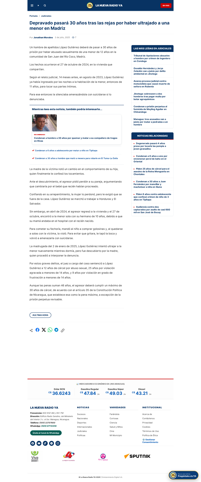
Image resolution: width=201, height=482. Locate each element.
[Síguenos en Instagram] (57, 443)
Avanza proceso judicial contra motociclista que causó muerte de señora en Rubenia (152, 84)
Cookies (146, 427)
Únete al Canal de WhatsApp (46, 433)
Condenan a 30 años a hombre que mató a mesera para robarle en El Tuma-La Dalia (76, 158)
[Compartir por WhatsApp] (50, 330)
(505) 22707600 (47, 422)
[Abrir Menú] (32, 5)
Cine (112, 431)
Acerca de (147, 414)
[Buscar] (45, 5)
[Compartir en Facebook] (37, 330)
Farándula (114, 414)
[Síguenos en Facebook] (32, 443)
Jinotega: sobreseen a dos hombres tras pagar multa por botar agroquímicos (150, 96)
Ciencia (113, 422)
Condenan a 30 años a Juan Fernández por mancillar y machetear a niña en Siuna (150, 184)
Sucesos (81, 414)
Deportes (81, 422)
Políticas (81, 435)
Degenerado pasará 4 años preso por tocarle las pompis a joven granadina (150, 146)
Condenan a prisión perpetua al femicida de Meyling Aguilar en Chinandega (150, 109)
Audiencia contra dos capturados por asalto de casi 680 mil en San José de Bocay (152, 209)
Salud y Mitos (116, 427)
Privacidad (147, 422)
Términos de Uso (150, 431)
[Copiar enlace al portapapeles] (62, 330)
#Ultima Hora (40, 315)
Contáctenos (148, 418)
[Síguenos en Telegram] (51, 443)
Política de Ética (150, 435)
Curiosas (114, 418)
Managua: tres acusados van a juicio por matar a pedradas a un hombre (151, 122)
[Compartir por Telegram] (56, 330)
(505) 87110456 (48, 426)
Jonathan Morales (43, 37)
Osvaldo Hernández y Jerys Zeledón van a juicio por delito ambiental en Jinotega (150, 71)
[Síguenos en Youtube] (39, 443)
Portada (34, 16)
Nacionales (82, 418)
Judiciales (46, 16)
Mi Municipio (116, 435)
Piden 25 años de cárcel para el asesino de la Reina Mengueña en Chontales (151, 171)
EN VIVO (166, 6)
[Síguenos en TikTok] (45, 443)
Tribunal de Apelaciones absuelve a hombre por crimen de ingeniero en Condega (152, 58)
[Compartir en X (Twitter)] (43, 330)
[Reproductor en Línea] (38, 5)
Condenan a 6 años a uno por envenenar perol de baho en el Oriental (150, 159)
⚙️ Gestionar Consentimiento (150, 440)
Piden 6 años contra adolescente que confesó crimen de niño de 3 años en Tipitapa (152, 197)
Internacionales (84, 427)
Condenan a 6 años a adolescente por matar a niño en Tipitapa (66, 150)
